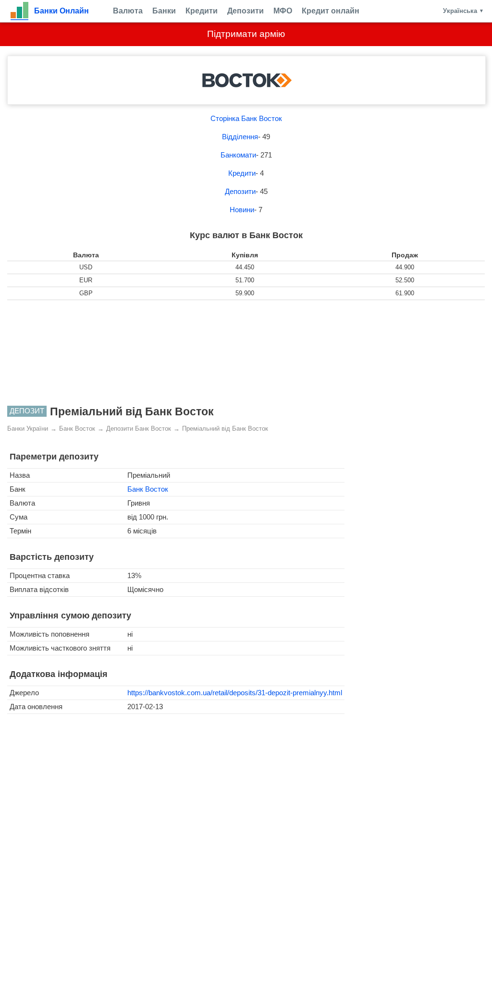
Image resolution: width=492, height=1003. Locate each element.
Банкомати (238, 155)
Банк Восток (147, 489)
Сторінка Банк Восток (246, 118)
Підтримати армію (246, 34)
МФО (282, 11)
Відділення (240, 137)
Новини (242, 209)
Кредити (201, 11)
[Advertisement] (246, 353)
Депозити (245, 11)
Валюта (128, 11)
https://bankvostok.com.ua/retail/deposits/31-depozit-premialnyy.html (234, 693)
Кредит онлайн (330, 11)
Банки (164, 11)
